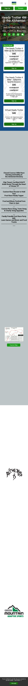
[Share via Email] (18, 34)
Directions (22, 31)
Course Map (14, 345)
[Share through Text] (22, 34)
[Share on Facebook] (4, 34)
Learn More (17, 680)
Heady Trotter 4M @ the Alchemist (14, 19)
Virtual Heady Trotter (14, 110)
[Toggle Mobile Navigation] (1, 3)
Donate (20, 8)
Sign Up (7, 8)
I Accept (13, 683)
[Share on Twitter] (9, 34)
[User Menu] (25, 3)
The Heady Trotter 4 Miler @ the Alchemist (14, 49)
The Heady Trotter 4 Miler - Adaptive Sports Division (14, 79)
